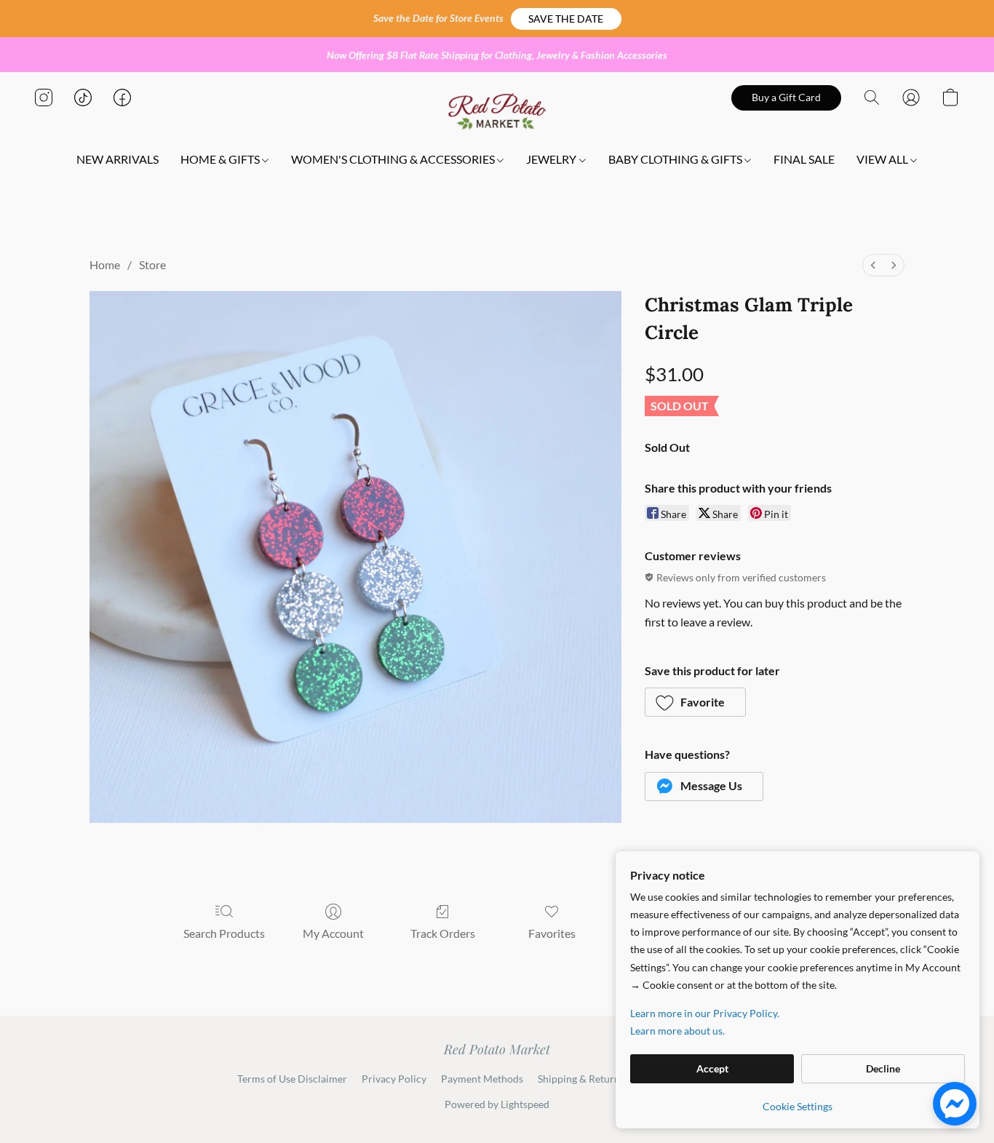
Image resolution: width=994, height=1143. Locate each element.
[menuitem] (873, 265)
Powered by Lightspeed (497, 1104)
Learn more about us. (677, 1030)
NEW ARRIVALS (117, 159)
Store (152, 264)
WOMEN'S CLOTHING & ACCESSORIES (394, 159)
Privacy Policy (394, 1078)
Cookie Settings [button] (797, 1106)
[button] (566, 19)
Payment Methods (482, 1078)
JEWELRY (552, 159)
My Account (333, 933)
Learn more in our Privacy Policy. (704, 1013)
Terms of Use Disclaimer (292, 1078)
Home (105, 264)
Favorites (552, 933)
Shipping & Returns (581, 1078)
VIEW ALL (883, 159)
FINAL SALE (804, 159)
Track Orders (442, 933)
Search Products (224, 933)
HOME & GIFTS (221, 159)
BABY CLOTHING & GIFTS (676, 159)
